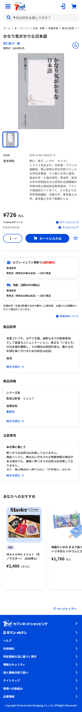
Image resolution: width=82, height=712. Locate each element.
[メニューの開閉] (8, 6)
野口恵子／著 (11, 43)
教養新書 (53, 28)
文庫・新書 (39, 28)
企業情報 (8, 696)
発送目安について (69, 316)
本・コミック (21, 28)
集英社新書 (68, 28)
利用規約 (8, 648)
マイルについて (70, 227)
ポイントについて (69, 222)
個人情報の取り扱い (15, 672)
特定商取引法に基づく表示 (20, 656)
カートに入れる (50, 238)
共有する (75, 45)
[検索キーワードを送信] (8, 17)
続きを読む (13, 367)
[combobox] (41, 18)
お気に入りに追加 (75, 238)
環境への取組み (13, 688)
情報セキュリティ (14, 664)
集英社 (10, 412)
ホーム (6, 28)
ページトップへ (66, 609)
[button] (10, 139)
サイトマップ (11, 680)
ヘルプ (7, 640)
